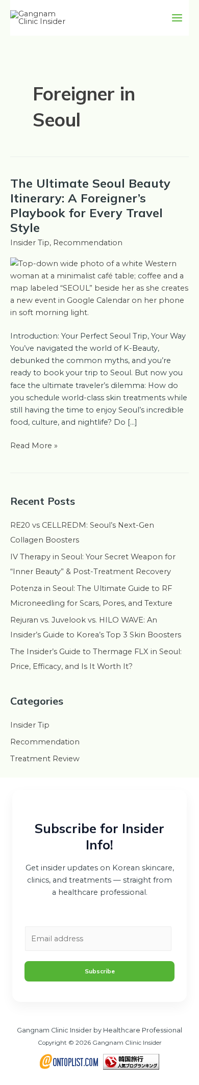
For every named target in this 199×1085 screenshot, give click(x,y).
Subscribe (100, 971)
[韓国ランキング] (131, 1061)
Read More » (34, 445)
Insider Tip (29, 242)
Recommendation (87, 242)
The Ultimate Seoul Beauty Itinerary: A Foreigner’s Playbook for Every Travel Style (90, 205)
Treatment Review (45, 758)
